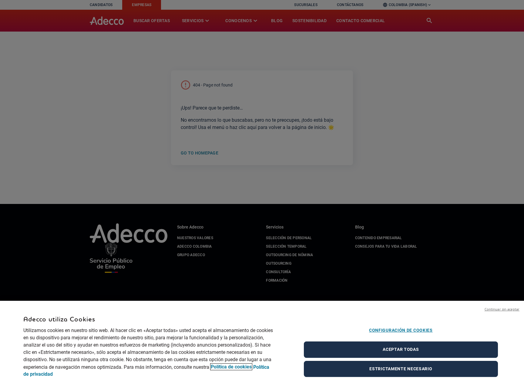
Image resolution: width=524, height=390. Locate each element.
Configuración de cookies (401, 330)
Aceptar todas (401, 349)
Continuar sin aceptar (502, 309)
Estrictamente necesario (400, 368)
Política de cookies (231, 367)
